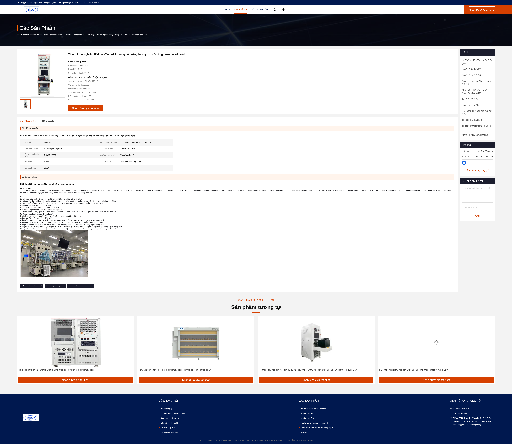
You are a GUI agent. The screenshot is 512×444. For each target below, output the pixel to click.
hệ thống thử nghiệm (55, 286)
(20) (471, 75)
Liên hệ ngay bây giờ (477, 170)
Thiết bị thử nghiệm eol (32, 286)
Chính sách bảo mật (169, 432)
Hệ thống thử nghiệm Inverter (49, 34)
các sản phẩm (29, 34)
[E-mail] (464, 163)
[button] (22, 347)
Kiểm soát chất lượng (170, 418)
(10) (476, 112)
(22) (471, 69)
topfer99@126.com (70, 3)
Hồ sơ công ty (166, 408)
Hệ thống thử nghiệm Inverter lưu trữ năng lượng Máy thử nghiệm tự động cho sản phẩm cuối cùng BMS (188, 370)
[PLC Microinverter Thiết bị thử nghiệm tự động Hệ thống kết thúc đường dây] (76, 342)
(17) (475, 91)
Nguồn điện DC (307, 418)
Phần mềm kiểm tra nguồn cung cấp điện (318, 428)
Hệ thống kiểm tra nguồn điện (313, 408)
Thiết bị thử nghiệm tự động (80, 286)
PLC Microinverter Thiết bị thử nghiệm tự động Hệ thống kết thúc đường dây (55, 370)
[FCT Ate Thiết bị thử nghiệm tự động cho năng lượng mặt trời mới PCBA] (316, 342)
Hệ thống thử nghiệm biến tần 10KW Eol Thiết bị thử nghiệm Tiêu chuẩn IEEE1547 (418, 370)
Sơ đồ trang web (168, 428)
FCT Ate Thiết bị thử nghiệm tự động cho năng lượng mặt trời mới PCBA (293, 370)
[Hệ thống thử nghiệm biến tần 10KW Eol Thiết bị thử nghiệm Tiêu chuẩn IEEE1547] (436, 342)
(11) (476, 127)
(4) (470, 105)
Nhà (227, 9)
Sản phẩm (239, 9)
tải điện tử (305, 432)
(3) (472, 120)
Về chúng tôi (259, 9)
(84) (477, 62)
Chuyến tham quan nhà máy (173, 413)
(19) (470, 99)
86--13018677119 (91, 3)
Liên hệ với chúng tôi (169, 423)
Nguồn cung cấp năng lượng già (314, 423)
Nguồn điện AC (307, 413)
